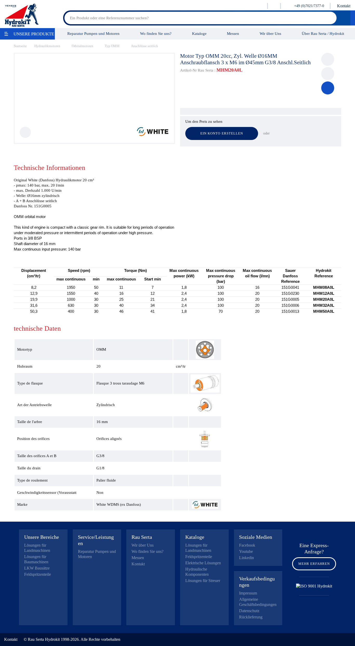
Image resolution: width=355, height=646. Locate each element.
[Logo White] (152, 135)
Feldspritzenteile (37, 574)
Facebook (247, 545)
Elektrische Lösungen (203, 563)
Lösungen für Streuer (202, 580)
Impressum (248, 593)
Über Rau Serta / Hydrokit (323, 33)
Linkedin (246, 557)
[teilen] (327, 73)
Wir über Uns (270, 33)
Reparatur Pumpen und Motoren (93, 33)
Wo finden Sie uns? (156, 33)
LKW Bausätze (37, 568)
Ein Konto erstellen (221, 133)
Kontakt (343, 6)
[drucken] (327, 59)
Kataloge (199, 33)
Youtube (246, 551)
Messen (233, 33)
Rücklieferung (250, 617)
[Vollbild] (25, 132)
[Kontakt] (327, 87)
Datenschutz (249, 611)
